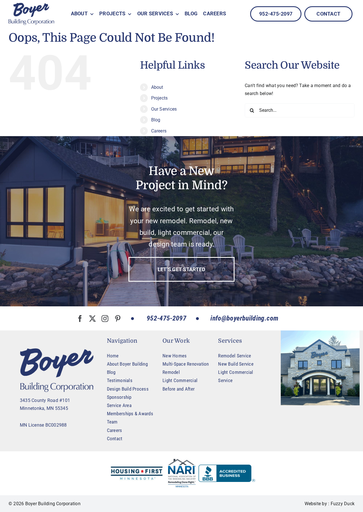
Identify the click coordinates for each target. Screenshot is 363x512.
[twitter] (92, 318)
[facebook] (80, 318)
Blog (156, 120)
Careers (159, 131)
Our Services (164, 109)
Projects (159, 98)
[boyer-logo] (31, 14)
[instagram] (105, 318)
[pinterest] (117, 318)
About (157, 87)
